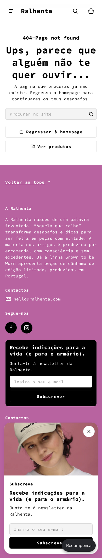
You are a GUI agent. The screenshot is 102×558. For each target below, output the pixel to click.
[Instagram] (26, 327)
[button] (75, 11)
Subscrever (51, 396)
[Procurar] (91, 114)
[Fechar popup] (89, 431)
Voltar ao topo (25, 182)
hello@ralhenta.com (37, 299)
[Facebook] (11, 327)
